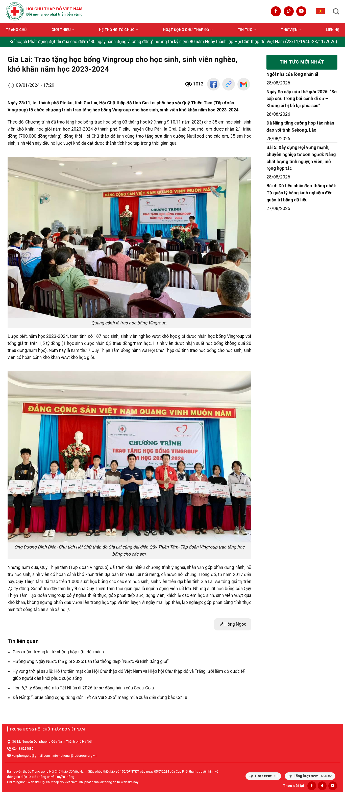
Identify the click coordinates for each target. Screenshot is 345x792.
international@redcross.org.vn (74, 755)
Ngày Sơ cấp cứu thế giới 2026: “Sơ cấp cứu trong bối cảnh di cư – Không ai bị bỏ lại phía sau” (301, 98)
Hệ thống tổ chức (117, 30)
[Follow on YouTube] (301, 11)
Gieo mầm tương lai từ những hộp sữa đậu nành (58, 651)
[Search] (336, 11)
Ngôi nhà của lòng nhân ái (292, 74)
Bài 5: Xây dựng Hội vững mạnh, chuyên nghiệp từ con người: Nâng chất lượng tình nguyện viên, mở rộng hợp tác (301, 158)
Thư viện (289, 30)
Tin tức (245, 30)
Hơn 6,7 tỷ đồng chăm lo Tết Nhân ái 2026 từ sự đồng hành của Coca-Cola (83, 687)
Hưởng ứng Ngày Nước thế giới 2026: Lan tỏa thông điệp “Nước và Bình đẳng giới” (91, 661)
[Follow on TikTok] (289, 11)
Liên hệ (332, 30)
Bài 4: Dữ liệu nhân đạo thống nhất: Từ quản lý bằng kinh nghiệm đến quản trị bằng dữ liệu (301, 192)
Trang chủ (16, 30)
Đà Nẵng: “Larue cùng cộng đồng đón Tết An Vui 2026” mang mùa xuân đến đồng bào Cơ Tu (100, 697)
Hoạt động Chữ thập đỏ (186, 30)
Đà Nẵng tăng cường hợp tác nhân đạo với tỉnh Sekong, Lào (300, 126)
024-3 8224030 (22, 748)
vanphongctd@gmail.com (31, 755)
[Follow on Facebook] (276, 11)
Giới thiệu (61, 30)
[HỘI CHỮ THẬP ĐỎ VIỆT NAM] (44, 11)
